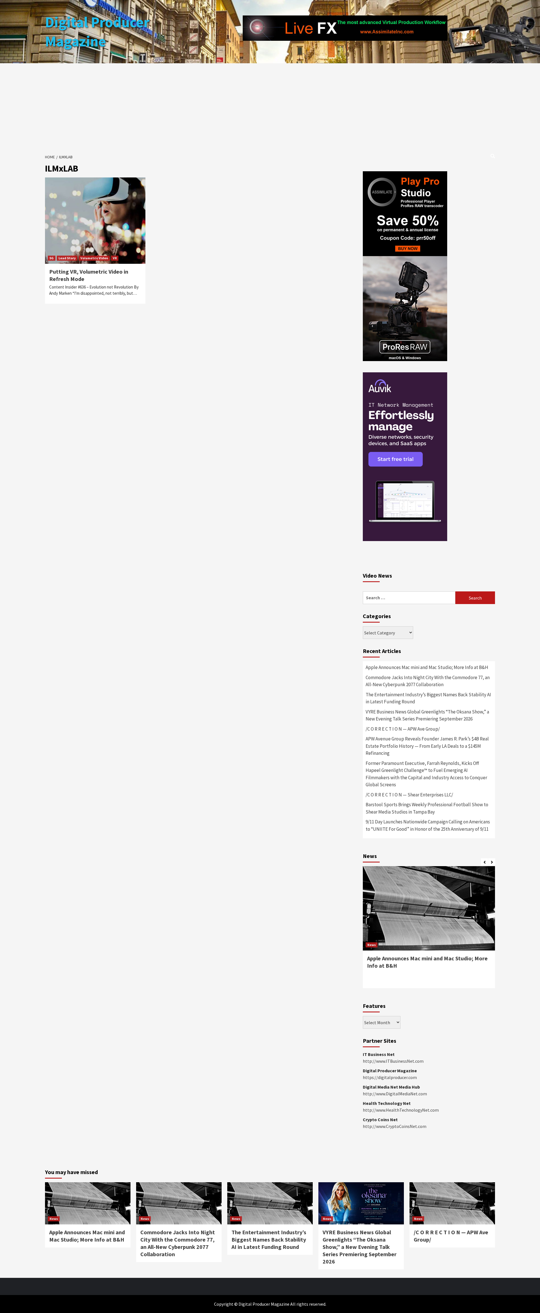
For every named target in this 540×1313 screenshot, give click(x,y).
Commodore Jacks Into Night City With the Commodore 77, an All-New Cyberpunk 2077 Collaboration (428, 681)
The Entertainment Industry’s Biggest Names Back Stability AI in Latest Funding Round (428, 698)
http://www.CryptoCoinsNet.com (394, 1126)
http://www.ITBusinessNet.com (393, 1061)
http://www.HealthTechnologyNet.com (401, 1110)
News (371, 945)
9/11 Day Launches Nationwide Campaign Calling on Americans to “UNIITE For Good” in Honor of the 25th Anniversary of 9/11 (428, 825)
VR (115, 258)
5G (52, 258)
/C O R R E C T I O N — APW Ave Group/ (403, 729)
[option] (429, 930)
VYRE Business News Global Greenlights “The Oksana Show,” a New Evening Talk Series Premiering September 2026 (427, 715)
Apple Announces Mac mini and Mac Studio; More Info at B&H (427, 667)
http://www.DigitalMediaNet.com (395, 1093)
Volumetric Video (94, 258)
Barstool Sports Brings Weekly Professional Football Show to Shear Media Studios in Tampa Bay (427, 808)
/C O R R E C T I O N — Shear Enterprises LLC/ (409, 795)
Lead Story (67, 258)
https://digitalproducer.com (390, 1077)
